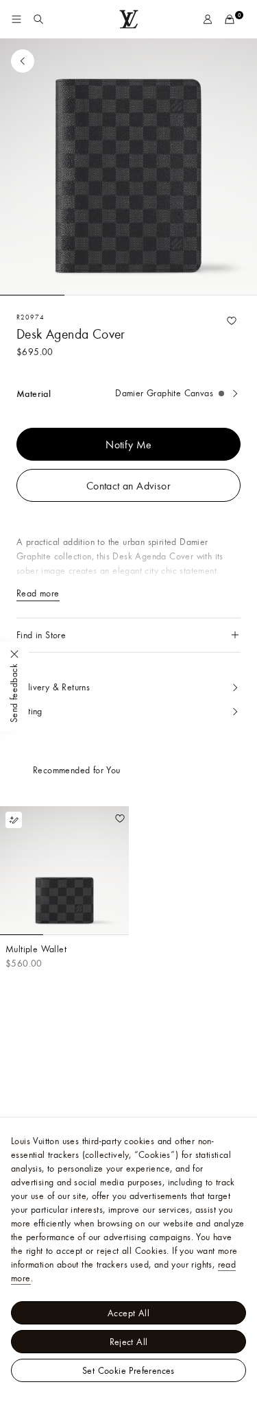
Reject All (129, 1341)
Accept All (128, 1313)
